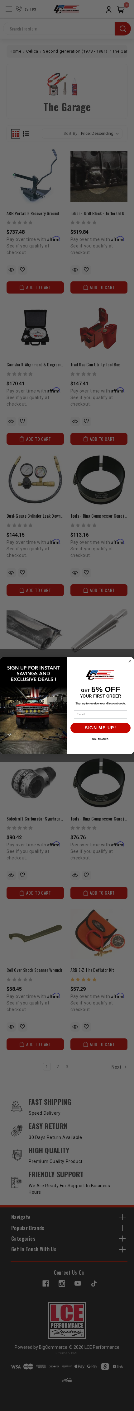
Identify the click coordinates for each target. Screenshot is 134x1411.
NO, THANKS (100, 739)
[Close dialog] (129, 661)
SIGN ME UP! (100, 728)
